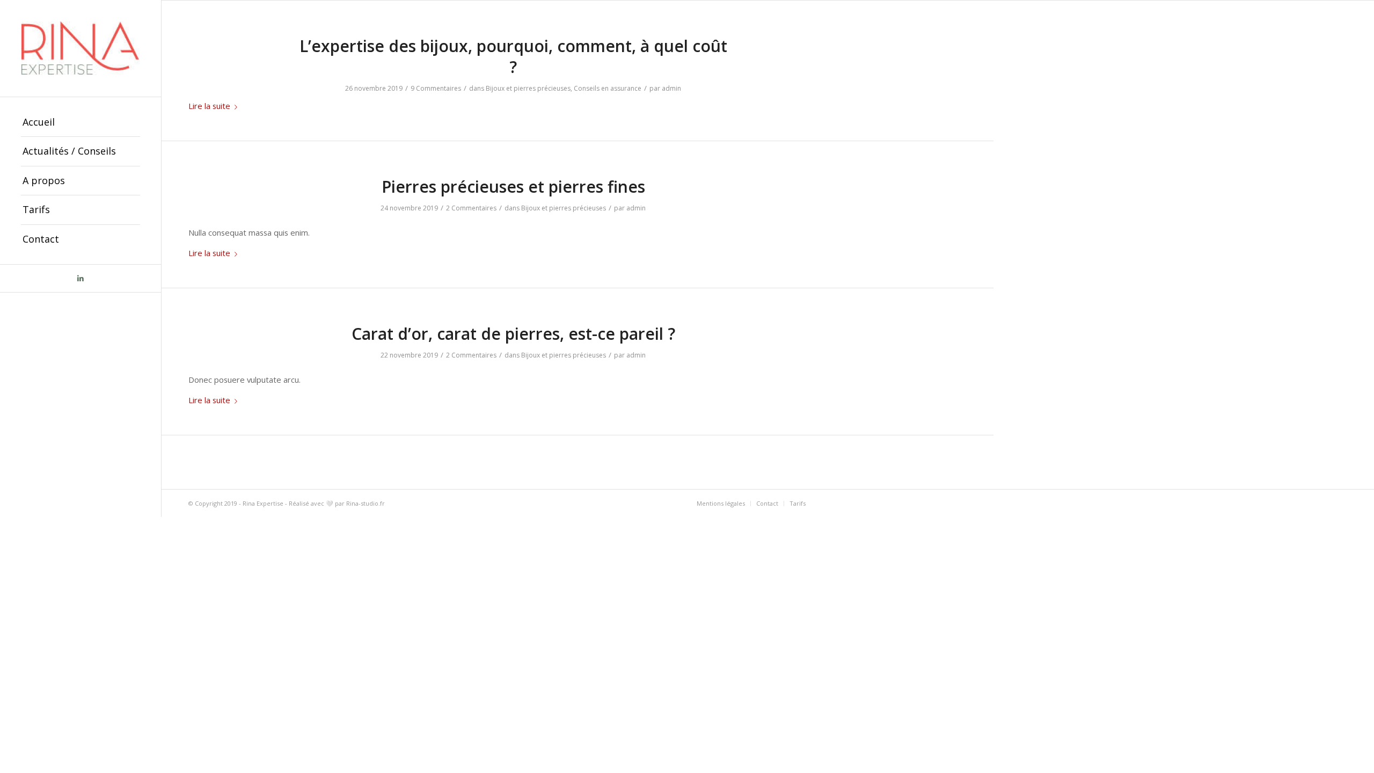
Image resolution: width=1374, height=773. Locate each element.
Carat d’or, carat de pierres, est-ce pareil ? (513, 334)
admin (671, 88)
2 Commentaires (471, 208)
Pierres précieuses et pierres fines (513, 187)
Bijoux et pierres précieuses (528, 88)
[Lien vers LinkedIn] (80, 278)
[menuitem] (80, 122)
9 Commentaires (436, 88)
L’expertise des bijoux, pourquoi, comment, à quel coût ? (513, 56)
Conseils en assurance (607, 88)
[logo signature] (80, 48)
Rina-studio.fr (365, 503)
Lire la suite (209, 105)
